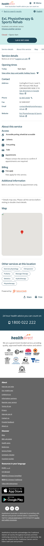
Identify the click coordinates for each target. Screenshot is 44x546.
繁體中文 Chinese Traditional (12, 480)
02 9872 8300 (24, 98)
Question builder (8, 459)
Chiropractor (28, 269)
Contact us (5, 418)
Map (36, 49)
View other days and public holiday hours (18, 73)
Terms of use (6, 406)
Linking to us (6, 394)
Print (40, 297)
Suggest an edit (21, 59)
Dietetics (7, 279)
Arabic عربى (6, 468)
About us (5, 426)
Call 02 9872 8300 (22, 40)
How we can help (8, 387)
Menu (38, 3)
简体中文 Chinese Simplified (11, 476)
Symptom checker (8, 455)
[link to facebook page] (7, 508)
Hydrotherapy (21, 279)
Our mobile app (7, 391)
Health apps (6, 443)
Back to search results (13, 11)
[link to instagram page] (12, 508)
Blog (3, 435)
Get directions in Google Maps (29, 92)
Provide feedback (8, 422)
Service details (7, 49)
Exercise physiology (11, 269)
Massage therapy (22, 274)
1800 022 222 (23, 322)
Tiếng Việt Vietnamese (10, 484)
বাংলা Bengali (6, 472)
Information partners (9, 398)
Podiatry (7, 274)
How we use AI (7, 414)
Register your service (9, 402)
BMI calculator (7, 439)
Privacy (4, 410)
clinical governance (15, 518)
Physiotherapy (9, 283)
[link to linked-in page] (17, 508)
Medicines (5, 447)
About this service (24, 49)
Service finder (7, 451)
